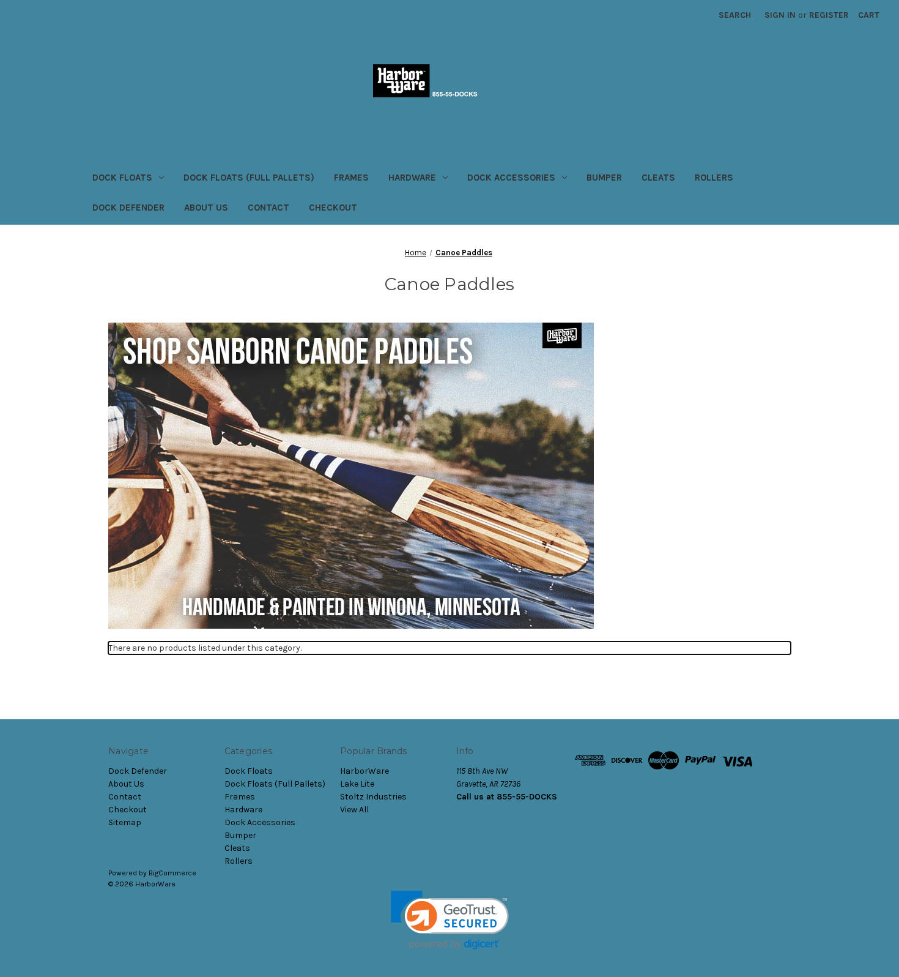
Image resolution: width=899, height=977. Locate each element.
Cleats (658, 177)
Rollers (714, 177)
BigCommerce (172, 873)
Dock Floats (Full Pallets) (248, 177)
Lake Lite (357, 784)
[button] (449, 920)
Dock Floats (122, 177)
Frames (351, 177)
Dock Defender (128, 207)
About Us (206, 207)
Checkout (333, 207)
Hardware (412, 177)
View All (354, 809)
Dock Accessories (511, 177)
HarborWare (364, 771)
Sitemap (124, 822)
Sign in (780, 15)
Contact (268, 207)
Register (829, 15)
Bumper (604, 177)
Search (735, 15)
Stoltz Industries (373, 797)
